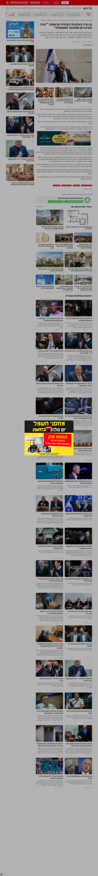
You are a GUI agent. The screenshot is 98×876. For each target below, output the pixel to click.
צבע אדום (46, 3)
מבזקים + (56, 3)
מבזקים (65, 3)
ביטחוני (57, 8)
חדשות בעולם (39, 8)
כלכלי (15, 8)
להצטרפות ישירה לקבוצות (56, 217)
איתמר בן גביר (56, 200)
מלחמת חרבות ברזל (66, 200)
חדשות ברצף (74, 8)
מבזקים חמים (88, 29)
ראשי (80, 8)
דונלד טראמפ (76, 200)
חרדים (32, 8)
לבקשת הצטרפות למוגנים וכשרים (74, 217)
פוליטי (61, 8)
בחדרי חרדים (88, 204)
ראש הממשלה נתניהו (86, 200)
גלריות (19, 8)
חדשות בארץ (51, 8)
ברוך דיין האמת (26, 8)
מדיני (45, 8)
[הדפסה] (89, 60)
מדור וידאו (67, 8)
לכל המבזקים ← (11, 29)
